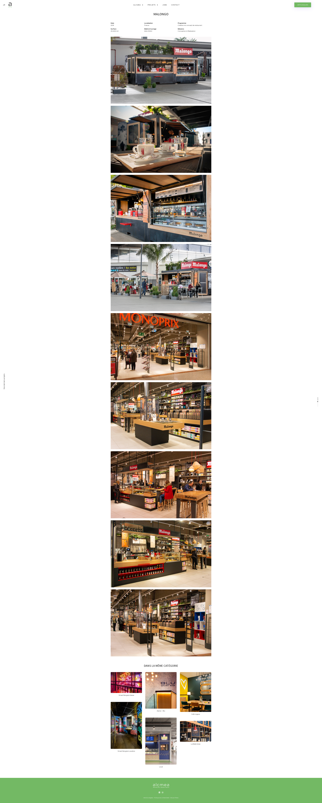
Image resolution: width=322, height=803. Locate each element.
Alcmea (137, 5)
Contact (175, 5)
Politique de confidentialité (161, 797)
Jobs (164, 5)
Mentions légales (148, 797)
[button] (4, 5)
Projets (152, 5)
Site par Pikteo (174, 797)
